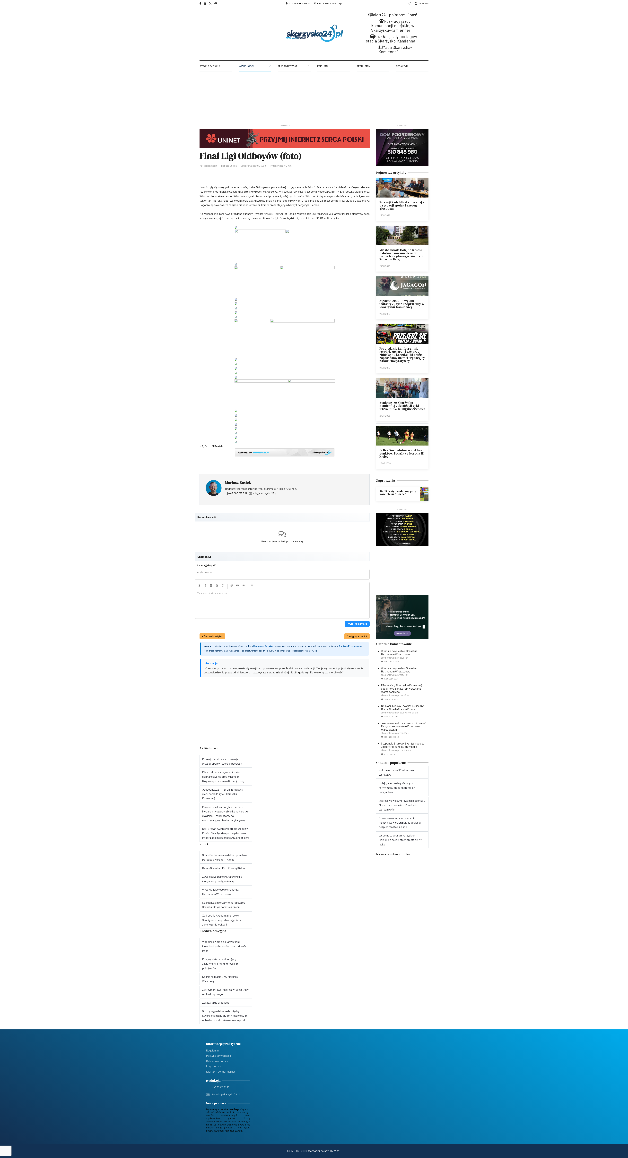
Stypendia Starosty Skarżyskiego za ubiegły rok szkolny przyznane (402, 745)
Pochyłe (205, 586)
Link (232, 586)
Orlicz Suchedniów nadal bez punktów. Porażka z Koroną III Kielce (401, 453)
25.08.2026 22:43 (391, 661)
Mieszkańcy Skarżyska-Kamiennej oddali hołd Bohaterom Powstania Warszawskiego (401, 688)
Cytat (217, 586)
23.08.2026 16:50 (391, 716)
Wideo (243, 586)
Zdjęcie (237, 586)
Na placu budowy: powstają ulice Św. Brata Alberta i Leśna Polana (402, 707)
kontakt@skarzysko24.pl (329, 3)
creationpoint (318, 1150)
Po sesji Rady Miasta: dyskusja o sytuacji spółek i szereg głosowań (401, 205)
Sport (214, 165)
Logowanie (422, 3)
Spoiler (252, 586)
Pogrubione (199, 586)
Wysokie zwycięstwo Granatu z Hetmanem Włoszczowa (399, 652)
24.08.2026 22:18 (391, 679)
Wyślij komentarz (357, 623)
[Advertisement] (314, 96)
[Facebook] (200, 3)
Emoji (223, 586)
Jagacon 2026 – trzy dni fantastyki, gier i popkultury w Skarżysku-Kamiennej (401, 304)
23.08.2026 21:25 (391, 699)
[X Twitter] (210, 3)
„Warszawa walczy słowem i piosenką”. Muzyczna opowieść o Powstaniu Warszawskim (404, 726)
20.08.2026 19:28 (391, 737)
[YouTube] (215, 3)
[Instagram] (205, 3)
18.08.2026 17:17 (390, 754)
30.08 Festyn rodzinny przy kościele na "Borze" (397, 492)
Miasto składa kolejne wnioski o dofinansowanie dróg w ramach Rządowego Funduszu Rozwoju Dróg (401, 254)
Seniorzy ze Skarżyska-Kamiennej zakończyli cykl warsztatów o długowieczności (402, 405)
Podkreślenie (211, 586)
